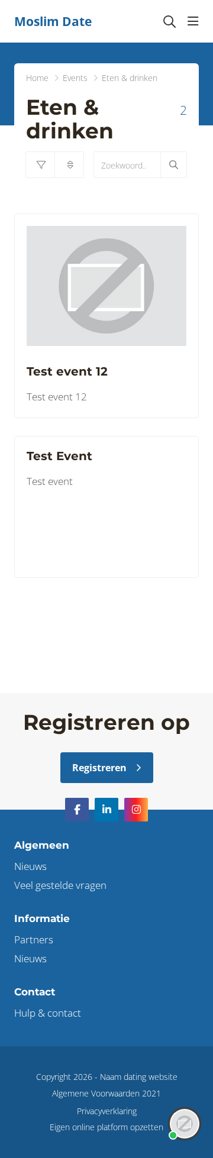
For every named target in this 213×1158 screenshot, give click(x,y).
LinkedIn (106, 809)
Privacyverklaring (107, 1111)
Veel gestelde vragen (60, 885)
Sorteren (69, 164)
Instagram (136, 809)
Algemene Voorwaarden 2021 (106, 1093)
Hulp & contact (47, 1013)
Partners (33, 939)
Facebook (77, 809)
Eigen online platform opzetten (106, 1127)
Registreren (99, 767)
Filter (40, 164)
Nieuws (30, 866)
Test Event (59, 456)
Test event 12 (67, 371)
